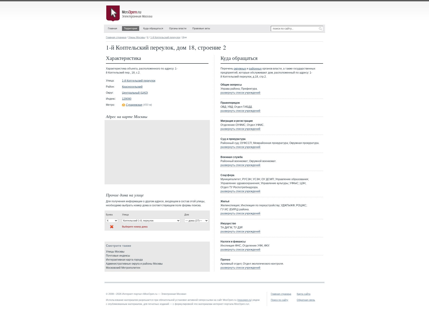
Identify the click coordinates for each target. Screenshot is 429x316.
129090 (126, 98)
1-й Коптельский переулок (165, 37)
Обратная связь (306, 300)
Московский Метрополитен (123, 267)
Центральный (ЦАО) (135, 92)
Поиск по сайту (279, 300)
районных (255, 68)
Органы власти (177, 28)
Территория (130, 28)
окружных (240, 68)
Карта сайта (303, 294)
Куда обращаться (153, 28)
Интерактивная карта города (124, 259)
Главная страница (116, 37)
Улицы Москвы (136, 37)
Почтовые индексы (118, 255)
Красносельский (132, 86)
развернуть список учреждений (240, 92)
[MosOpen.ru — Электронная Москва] (130, 13)
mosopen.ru (244, 300)
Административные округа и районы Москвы (134, 263)
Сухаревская (134, 104)
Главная (112, 28)
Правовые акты (201, 28)
